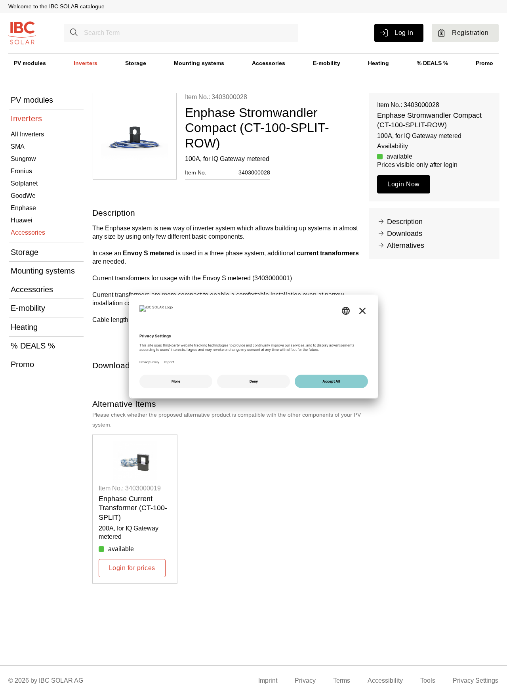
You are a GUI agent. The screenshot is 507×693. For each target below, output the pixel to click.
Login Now (403, 184)
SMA (18, 146)
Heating (378, 63)
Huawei (21, 220)
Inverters (85, 63)
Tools (427, 680)
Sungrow (23, 158)
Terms (341, 680)
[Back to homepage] (22, 32)
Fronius (21, 171)
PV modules (30, 63)
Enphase (23, 208)
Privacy (305, 680)
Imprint (267, 680)
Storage (135, 63)
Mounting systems (199, 63)
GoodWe (23, 195)
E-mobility (326, 63)
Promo (484, 63)
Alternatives (405, 245)
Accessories (268, 63)
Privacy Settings (475, 680)
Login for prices (132, 568)
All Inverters (27, 134)
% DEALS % (432, 63)
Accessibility (385, 680)
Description (405, 222)
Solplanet (24, 183)
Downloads (404, 233)
